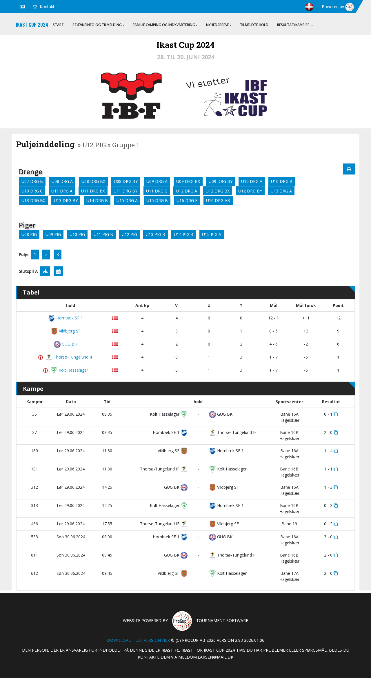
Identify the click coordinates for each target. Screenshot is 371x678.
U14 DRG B (97, 200)
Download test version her (138, 640)
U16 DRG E (187, 200)
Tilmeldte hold (254, 24)
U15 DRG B (157, 200)
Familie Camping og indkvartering (164, 24)
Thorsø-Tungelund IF (72, 357)
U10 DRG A (251, 181)
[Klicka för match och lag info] (336, 414)
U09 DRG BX (188, 181)
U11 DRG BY (125, 191)
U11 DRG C (156, 191)
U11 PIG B (103, 234)
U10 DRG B (281, 181)
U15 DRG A (127, 200)
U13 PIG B (155, 234)
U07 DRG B (32, 181)
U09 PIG (53, 234)
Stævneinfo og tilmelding (97, 24)
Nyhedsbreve (217, 24)
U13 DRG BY (66, 200)
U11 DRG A (61, 191)
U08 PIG (29, 234)
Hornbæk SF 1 (69, 318)
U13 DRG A (281, 191)
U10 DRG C (32, 191)
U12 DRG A (186, 191)
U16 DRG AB (218, 200)
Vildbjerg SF (69, 331)
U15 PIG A (211, 234)
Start (58, 24)
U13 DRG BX (33, 200)
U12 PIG (129, 234)
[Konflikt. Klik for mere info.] (41, 357)
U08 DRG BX (93, 181)
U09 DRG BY (220, 181)
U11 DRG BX (93, 191)
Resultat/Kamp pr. (293, 24)
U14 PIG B (183, 234)
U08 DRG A (62, 181)
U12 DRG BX (218, 191)
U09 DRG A (157, 181)
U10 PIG (77, 234)
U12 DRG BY (250, 191)
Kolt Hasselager (72, 370)
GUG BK (69, 344)
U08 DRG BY (126, 181)
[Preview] (349, 169)
